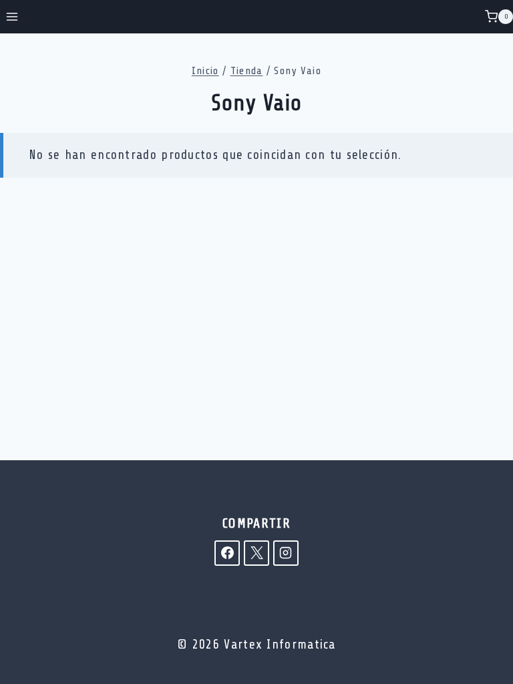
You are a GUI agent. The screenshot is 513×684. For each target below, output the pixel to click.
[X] (256, 553)
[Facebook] (227, 553)
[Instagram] (286, 553)
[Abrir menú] (12, 16)
